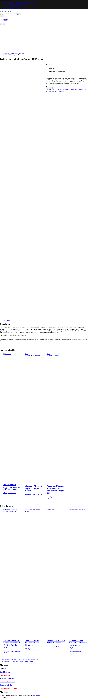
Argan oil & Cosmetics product (60, 89)
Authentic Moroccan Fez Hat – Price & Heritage (16, 5)
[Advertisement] (44, 37)
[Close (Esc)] (82, 2)
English (5, 19)
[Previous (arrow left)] (3, 349)
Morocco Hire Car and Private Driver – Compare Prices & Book (20, 6)
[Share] (78, 2)
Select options (35, 649)
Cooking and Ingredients (76, 89)
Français (5, 20)
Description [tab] (6, 320)
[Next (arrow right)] (85, 349)
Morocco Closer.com (5, 11)
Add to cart (49, 88)
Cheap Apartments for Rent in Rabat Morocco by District (18, 8)
